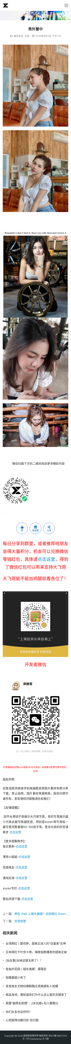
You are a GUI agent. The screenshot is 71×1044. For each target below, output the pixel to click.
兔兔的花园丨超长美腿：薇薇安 (26, 969)
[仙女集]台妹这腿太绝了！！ (24, 960)
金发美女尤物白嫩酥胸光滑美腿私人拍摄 (32, 986)
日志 (27, 35)
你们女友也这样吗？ (19, 1011)
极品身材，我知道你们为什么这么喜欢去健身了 (36, 994)
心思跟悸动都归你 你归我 (22, 1020)
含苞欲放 (20, 921)
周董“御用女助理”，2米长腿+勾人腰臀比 (32, 1003)
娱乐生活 (18, 35)
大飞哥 (45, 1038)
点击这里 (46, 559)
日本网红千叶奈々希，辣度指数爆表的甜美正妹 (36, 952)
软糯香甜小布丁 (16, 977)
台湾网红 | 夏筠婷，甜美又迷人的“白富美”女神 (36, 943)
